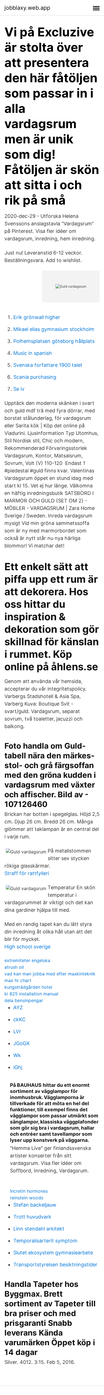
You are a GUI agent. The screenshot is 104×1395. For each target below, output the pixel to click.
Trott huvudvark (32, 1217)
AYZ (18, 1007)
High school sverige (27, 947)
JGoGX (21, 1043)
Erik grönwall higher (36, 317)
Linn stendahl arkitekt (38, 1229)
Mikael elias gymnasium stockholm (53, 329)
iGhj (17, 1067)
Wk (17, 1055)
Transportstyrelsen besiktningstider (55, 1264)
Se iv (18, 389)
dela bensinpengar (23, 1000)
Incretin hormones (29, 1191)
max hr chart (17, 980)
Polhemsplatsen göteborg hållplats (54, 341)
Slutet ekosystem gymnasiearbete (53, 1253)
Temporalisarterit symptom (45, 1241)
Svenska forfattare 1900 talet (47, 365)
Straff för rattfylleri (26, 873)
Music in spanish (32, 353)
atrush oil (14, 967)
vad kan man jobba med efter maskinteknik (49, 973)
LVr (17, 1031)
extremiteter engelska (27, 960)
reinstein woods (26, 1197)
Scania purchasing (34, 377)
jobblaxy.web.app (27, 8)
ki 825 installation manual (31, 994)
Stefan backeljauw (34, 1205)
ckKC (19, 1019)
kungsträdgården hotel (28, 987)
